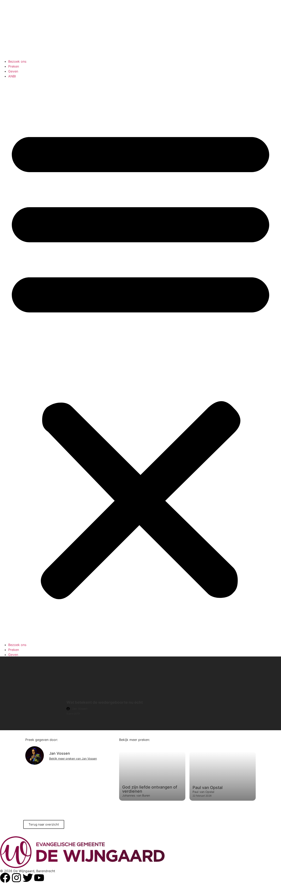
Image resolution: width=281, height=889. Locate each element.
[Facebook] (5, 878)
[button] (140, 360)
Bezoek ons (17, 61)
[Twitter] (28, 878)
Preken (13, 66)
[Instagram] (16, 878)
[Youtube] (39, 878)
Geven (13, 71)
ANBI (12, 76)
